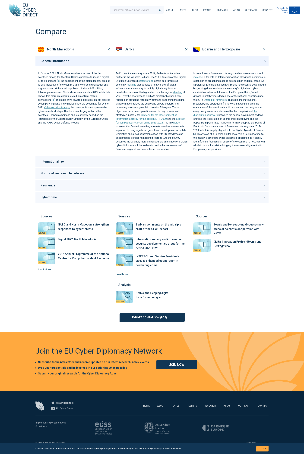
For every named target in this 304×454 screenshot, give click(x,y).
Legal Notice (250, 443)
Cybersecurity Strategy (57, 107)
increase (198, 77)
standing (177, 92)
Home (146, 406)
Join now (176, 365)
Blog (195, 10)
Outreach (251, 10)
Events (207, 10)
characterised (145, 80)
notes (176, 122)
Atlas (236, 10)
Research (222, 10)
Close (262, 448)
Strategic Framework (215, 99)
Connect (267, 10)
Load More (44, 269)
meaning (131, 84)
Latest (182, 10)
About (169, 10)
